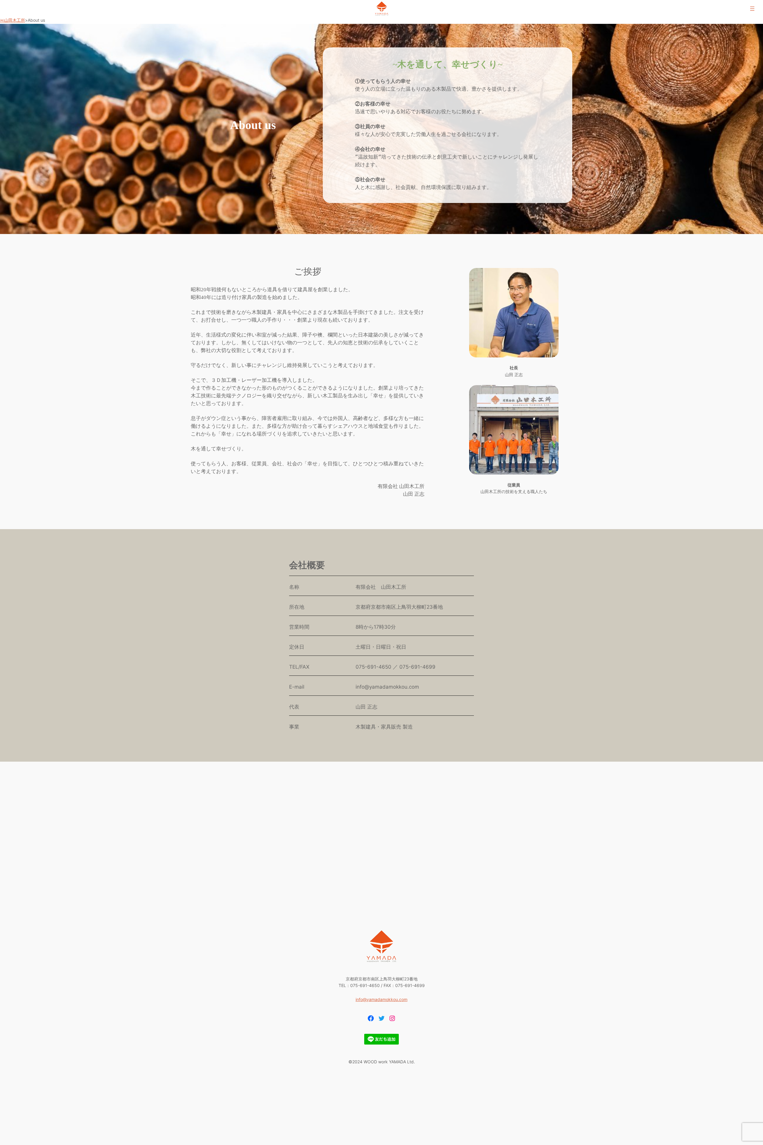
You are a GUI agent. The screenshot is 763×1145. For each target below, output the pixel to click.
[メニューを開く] (752, 8)
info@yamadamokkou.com (381, 999)
